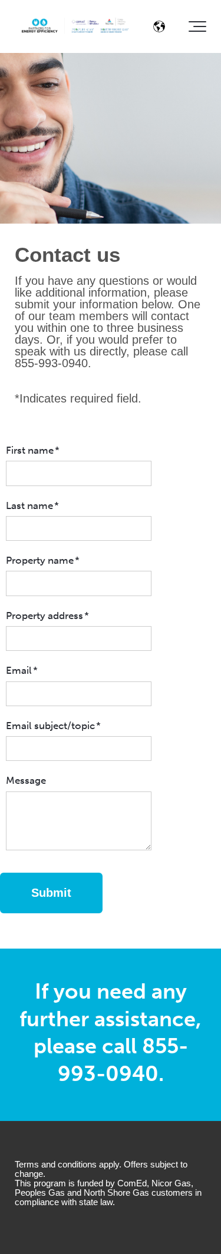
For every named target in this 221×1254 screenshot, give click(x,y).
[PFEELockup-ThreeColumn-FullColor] (75, 26)
